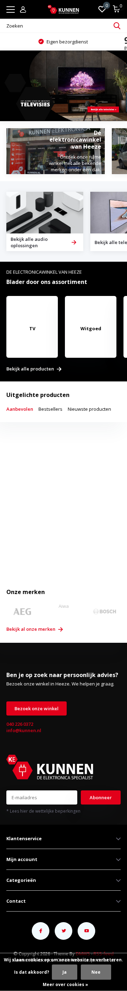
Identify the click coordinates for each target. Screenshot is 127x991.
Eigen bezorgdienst (67, 41)
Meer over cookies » (65, 984)
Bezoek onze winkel (36, 708)
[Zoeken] (117, 25)
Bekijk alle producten (30, 369)
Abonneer (101, 797)
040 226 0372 (19, 724)
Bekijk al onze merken (31, 629)
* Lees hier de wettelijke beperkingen (43, 811)
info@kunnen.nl (23, 730)
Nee (96, 972)
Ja (64, 972)
